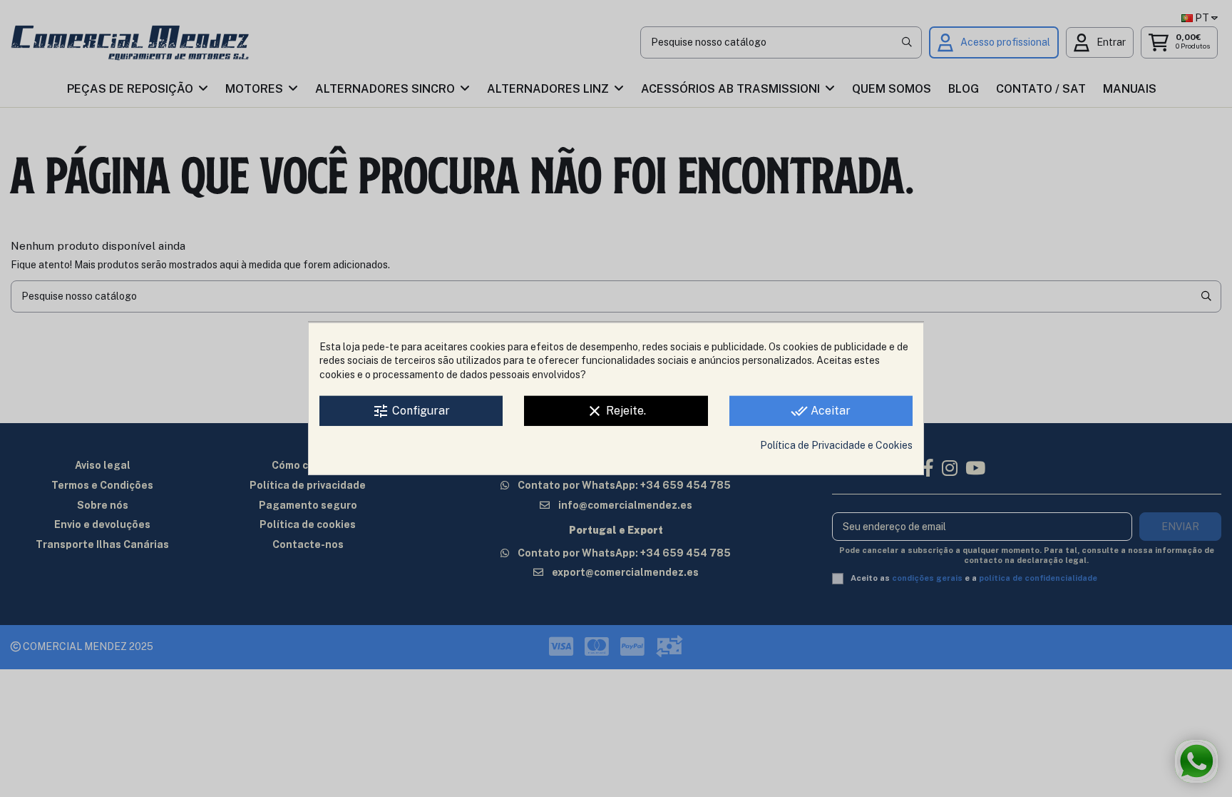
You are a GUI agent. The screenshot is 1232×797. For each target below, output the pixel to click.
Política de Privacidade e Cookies (836, 445)
